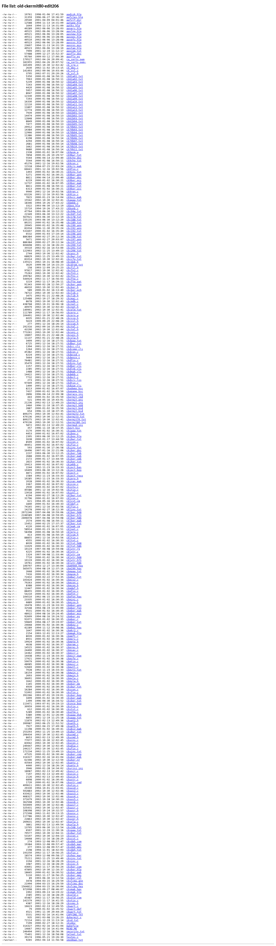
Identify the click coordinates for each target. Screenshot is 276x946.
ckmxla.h (72, 681)
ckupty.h (72, 765)
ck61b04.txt (74, 121)
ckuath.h (72, 726)
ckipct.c (72, 472)
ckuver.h (72, 819)
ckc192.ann (73, 228)
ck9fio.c (72, 169)
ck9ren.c (72, 191)
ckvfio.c (72, 852)
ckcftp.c (72, 278)
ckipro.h (72, 478)
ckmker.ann (73, 605)
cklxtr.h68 (73, 557)
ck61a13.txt (74, 110)
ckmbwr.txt (73, 577)
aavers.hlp (73, 28)
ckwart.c (72, 906)
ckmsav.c (72, 650)
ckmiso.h (72, 602)
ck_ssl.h (72, 73)
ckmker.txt (73, 622)
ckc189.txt (73, 222)
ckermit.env (74, 399)
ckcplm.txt (73, 309)
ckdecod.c (73, 354)
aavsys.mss (73, 45)
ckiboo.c (72, 433)
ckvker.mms (73, 875)
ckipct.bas (73, 467)
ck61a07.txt (74, 93)
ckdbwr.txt (73, 343)
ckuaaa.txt (73, 717)
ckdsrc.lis (73, 380)
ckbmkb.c (72, 202)
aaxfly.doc (73, 53)
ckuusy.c (72, 816)
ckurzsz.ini (74, 768)
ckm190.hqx (73, 568)
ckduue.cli (73, 385)
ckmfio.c (72, 591)
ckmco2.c (72, 579)
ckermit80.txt (76, 422)
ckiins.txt (73, 447)
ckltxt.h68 (73, 543)
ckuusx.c (72, 813)
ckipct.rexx (74, 475)
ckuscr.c (72, 771)
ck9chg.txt (73, 160)
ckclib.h (72, 295)
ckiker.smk (73, 458)
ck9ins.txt (73, 171)
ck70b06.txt (74, 138)
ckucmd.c (72, 734)
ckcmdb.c (72, 301)
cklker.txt (73, 523)
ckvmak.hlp (73, 892)
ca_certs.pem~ (76, 62)
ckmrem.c (72, 644)
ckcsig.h (72, 318)
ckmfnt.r (72, 593)
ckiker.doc (73, 450)
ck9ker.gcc (73, 180)
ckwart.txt (73, 911)
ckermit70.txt (76, 419)
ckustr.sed (73, 782)
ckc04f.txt (73, 214)
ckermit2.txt (75, 413)
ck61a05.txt (74, 87)
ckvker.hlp (73, 869)
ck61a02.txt (74, 79)
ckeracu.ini (74, 394)
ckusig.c (72, 774)
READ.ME (71, 928)
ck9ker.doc (73, 177)
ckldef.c (72, 503)
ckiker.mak (73, 456)
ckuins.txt (73, 751)
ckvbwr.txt (73, 833)
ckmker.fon (73, 608)
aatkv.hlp (73, 25)
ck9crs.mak (73, 166)
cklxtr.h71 (73, 560)
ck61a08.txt (74, 96)
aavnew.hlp (73, 34)
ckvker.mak (73, 872)
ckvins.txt (73, 858)
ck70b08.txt (74, 143)
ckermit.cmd (74, 397)
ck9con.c (72, 163)
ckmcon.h (72, 585)
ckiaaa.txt (73, 430)
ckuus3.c (72, 793)
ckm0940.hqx (74, 565)
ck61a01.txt (74, 76)
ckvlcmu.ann (74, 880)
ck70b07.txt (74, 141)
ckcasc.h (72, 253)
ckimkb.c (72, 464)
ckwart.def (73, 909)
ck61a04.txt (74, 84)
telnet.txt (73, 934)
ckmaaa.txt (73, 571)
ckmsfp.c (72, 658)
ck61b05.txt (74, 124)
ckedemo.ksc (74, 388)
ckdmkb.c (72, 374)
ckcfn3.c (72, 273)
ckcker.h (72, 287)
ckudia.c (72, 745)
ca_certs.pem (75, 59)
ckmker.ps (73, 616)
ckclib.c (72, 292)
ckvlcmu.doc (74, 883)
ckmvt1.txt (73, 669)
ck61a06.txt (74, 90)
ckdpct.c (72, 377)
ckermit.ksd (74, 411)
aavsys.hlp (73, 42)
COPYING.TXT (74, 914)
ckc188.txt (73, 219)
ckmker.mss (73, 613)
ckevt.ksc (73, 427)
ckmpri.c (72, 638)
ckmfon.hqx (73, 596)
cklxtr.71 (73, 548)
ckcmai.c (72, 298)
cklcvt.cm (73, 501)
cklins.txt (73, 509)
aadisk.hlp (73, 14)
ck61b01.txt (74, 112)
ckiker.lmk (73, 453)
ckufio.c (72, 748)
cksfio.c (72, 692)
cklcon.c (72, 498)
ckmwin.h (72, 675)
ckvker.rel (73, 878)
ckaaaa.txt (73, 200)
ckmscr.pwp (73, 655)
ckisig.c (72, 484)
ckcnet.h (72, 307)
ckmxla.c (72, 678)
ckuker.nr (73, 759)
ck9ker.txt (73, 186)
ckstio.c (72, 706)
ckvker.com (73, 866)
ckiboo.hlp (73, 436)
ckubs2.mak (73, 729)
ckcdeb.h (72, 262)
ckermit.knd (74, 408)
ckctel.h (72, 329)
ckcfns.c (72, 276)
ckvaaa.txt (73, 830)
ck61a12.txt (74, 107)
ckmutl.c (72, 667)
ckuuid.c (72, 788)
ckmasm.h (72, 574)
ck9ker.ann (73, 174)
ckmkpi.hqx (73, 627)
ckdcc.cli (73, 346)
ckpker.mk (73, 683)
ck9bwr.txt (73, 155)
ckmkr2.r (72, 630)
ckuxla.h (72, 824)
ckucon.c (72, 743)
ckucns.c (72, 740)
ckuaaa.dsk (73, 714)
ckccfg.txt (73, 259)
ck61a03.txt (74, 81)
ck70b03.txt (74, 129)
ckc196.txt (73, 236)
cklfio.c (72, 506)
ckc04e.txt (73, 211)
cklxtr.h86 (73, 563)
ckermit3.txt (75, 416)
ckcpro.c (72, 312)
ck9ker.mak (73, 183)
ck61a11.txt (74, 104)
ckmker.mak (73, 610)
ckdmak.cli (73, 371)
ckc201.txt (73, 247)
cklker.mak (73, 520)
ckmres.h (72, 647)
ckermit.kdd (74, 405)
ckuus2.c (72, 790)
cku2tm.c (72, 712)
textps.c (72, 937)
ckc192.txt (73, 231)
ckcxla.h (72, 337)
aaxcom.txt (73, 51)
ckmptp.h (72, 641)
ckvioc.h (72, 864)
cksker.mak (73, 698)
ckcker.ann (73, 284)
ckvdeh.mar (73, 844)
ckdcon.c (72, 352)
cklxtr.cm (73, 554)
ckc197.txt (73, 242)
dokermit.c (73, 917)
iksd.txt (72, 920)
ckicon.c (72, 442)
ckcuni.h (72, 335)
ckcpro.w (72, 315)
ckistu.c (72, 487)
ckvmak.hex (73, 889)
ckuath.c (72, 723)
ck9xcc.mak (73, 197)
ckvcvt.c (72, 838)
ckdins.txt (73, 363)
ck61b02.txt (74, 115)
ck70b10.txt (74, 146)
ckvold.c (72, 894)
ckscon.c (72, 689)
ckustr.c (72, 779)
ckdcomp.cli (74, 349)
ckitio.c (72, 489)
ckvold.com (73, 897)
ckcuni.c (72, 332)
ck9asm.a (72, 152)
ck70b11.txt (74, 149)
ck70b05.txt (74, 135)
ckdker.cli (73, 366)
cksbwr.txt (73, 686)
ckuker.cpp (73, 754)
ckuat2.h (72, 720)
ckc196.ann (73, 233)
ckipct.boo (73, 470)
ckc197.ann (73, 239)
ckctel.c (72, 326)
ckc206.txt (73, 250)
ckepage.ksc (74, 391)
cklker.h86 (73, 518)
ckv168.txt (73, 827)
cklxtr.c (72, 551)
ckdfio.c (72, 360)
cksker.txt (73, 700)
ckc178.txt (73, 216)
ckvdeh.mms (73, 847)
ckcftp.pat (73, 281)
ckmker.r (72, 619)
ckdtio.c (72, 382)
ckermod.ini (74, 425)
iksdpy (70, 923)
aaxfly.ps (73, 56)
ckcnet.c (72, 304)
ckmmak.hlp (73, 633)
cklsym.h (72, 534)
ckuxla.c (72, 821)
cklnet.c (72, 529)
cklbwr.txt (73, 495)
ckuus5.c (72, 799)
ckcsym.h (72, 323)
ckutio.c (72, 785)
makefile (72, 925)
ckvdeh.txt (73, 849)
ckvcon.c (72, 835)
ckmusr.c (72, 664)
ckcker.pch (73, 290)
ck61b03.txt (74, 118)
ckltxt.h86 (73, 546)
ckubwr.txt (73, 731)
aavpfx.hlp (73, 39)
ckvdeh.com (73, 841)
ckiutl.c (72, 492)
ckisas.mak (73, 481)
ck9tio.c (72, 194)
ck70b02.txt (74, 126)
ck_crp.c (72, 65)
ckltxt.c (72, 540)
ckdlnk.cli (73, 368)
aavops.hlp (73, 36)
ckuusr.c (72, 807)
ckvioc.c (72, 861)
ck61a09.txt (74, 98)
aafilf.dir (73, 20)
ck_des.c (72, 67)
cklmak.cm (73, 526)
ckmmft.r (72, 636)
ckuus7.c (72, 804)
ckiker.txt (73, 461)
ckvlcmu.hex (74, 886)
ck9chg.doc (73, 157)
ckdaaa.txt (73, 340)
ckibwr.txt (73, 439)
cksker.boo (73, 695)
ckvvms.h (72, 903)
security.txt (75, 931)
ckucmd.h (72, 737)
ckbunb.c (72, 208)
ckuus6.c (72, 802)
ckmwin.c (72, 672)
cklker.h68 (73, 512)
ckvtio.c (72, 900)
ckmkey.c (72, 624)
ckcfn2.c (72, 270)
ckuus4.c (72, 796)
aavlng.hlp (73, 31)
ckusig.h (72, 776)
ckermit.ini (74, 402)
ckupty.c (72, 762)
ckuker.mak (73, 757)
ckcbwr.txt (73, 256)
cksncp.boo (73, 703)
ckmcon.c (72, 582)
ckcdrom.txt (74, 264)
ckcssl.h (72, 321)
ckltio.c (72, 537)
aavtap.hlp (73, 48)
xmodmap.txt (74, 939)
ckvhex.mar (73, 855)
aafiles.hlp (74, 17)
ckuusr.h (72, 810)
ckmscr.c (72, 653)
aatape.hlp (73, 22)
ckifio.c (72, 444)
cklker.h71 (73, 515)
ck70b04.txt (74, 132)
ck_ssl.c (72, 70)
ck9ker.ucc (73, 188)
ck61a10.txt (74, 101)
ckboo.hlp (73, 205)
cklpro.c (72, 532)
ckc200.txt (73, 245)
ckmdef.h (72, 588)
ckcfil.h (72, 267)
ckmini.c (72, 599)
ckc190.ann (73, 225)
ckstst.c (72, 709)
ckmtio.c (72, 661)
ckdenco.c (73, 357)
